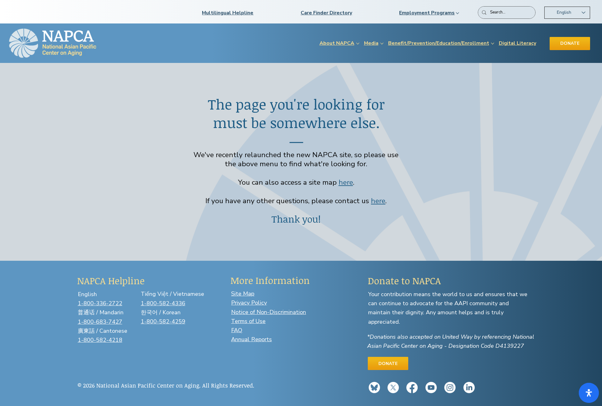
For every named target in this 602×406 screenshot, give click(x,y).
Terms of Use (248, 321)
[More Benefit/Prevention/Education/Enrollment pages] (492, 43)
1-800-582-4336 (163, 303)
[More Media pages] (381, 43)
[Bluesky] (374, 387)
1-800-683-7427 (100, 322)
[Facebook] (412, 387)
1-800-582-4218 (100, 340)
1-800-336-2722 (100, 303)
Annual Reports (251, 339)
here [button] (346, 182)
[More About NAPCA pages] (357, 43)
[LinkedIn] (469, 387)
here (378, 201)
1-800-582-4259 (163, 321)
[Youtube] (431, 387)
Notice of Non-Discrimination (268, 312)
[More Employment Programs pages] (457, 13)
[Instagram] (450, 387)
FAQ (236, 330)
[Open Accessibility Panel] (589, 393)
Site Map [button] (242, 293)
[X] (393, 387)
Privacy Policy (249, 302)
